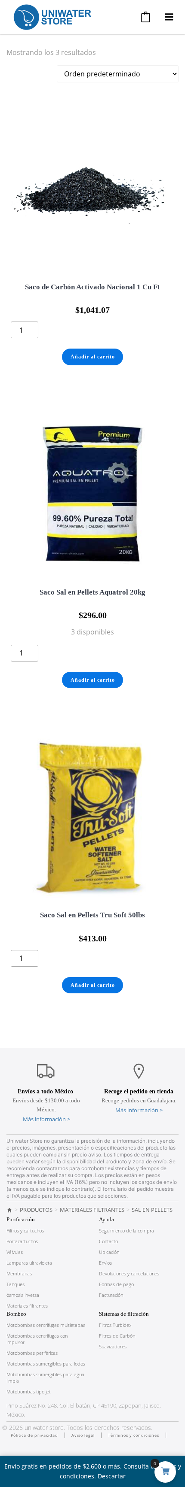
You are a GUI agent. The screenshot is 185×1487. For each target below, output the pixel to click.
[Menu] (169, 17)
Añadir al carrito (93, 357)
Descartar (112, 1476)
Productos (36, 1210)
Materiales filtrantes (92, 1210)
